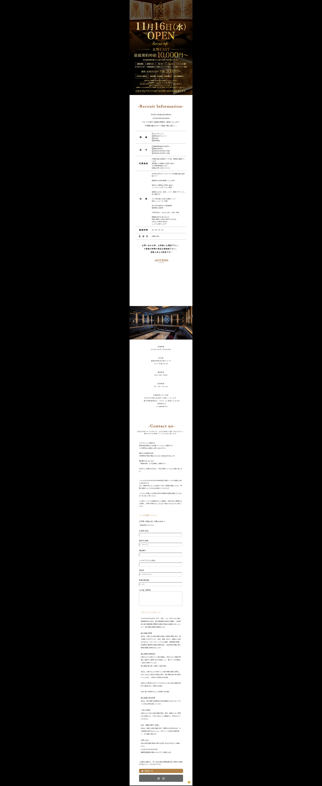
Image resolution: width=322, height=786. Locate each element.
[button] (132, 322)
